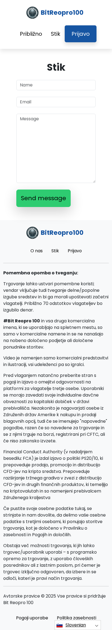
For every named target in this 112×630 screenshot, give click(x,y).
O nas (36, 251)
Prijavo (80, 34)
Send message (43, 198)
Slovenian (76, 625)
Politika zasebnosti (76, 618)
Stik (55, 34)
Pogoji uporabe (32, 618)
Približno (31, 34)
